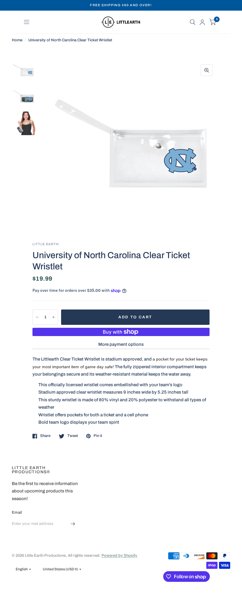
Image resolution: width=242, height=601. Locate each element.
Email (17, 512)
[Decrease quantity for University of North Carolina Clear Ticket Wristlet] (37, 317)
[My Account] (202, 22)
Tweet (72, 436)
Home (17, 40)
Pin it (98, 436)
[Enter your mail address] (73, 524)
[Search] (192, 22)
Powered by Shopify (119, 555)
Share (45, 436)
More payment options (121, 344)
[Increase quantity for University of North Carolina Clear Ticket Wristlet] (53, 317)
